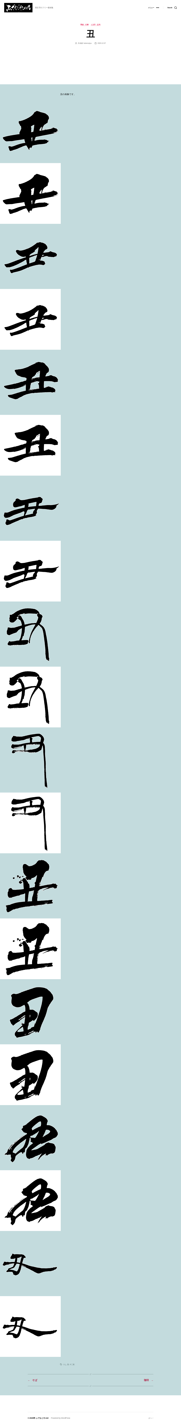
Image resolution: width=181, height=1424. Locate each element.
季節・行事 (84, 24)
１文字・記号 (95, 24)
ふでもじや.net (42, 1418)
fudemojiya (88, 43)
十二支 (72, 1364)
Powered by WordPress (60, 1418)
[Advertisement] (90, 60)
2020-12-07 (102, 43)
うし (64, 1364)
